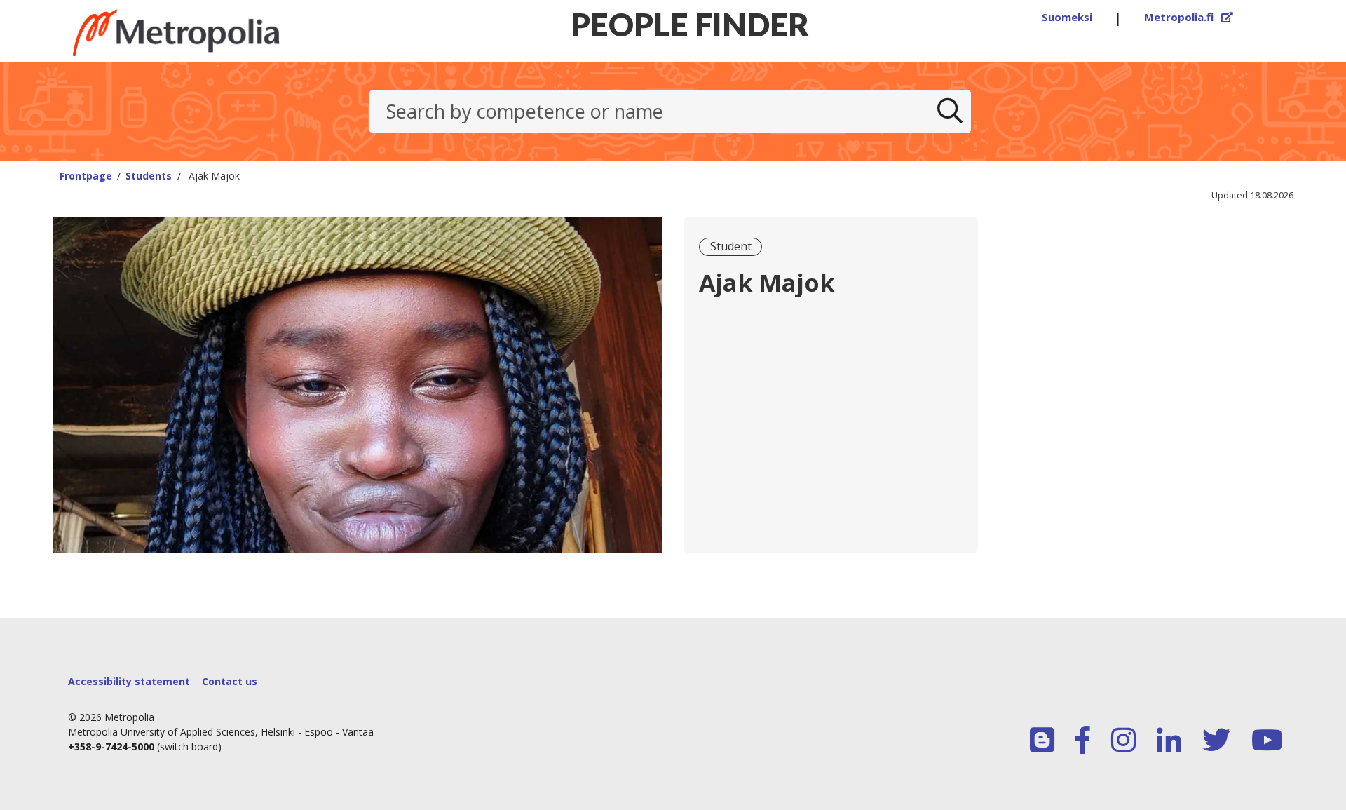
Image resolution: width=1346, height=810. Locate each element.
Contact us (229, 681)
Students (148, 175)
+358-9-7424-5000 (111, 746)
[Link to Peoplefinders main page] (210, 32)
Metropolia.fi (1189, 17)
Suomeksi (1067, 17)
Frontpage (86, 175)
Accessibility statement (129, 681)
